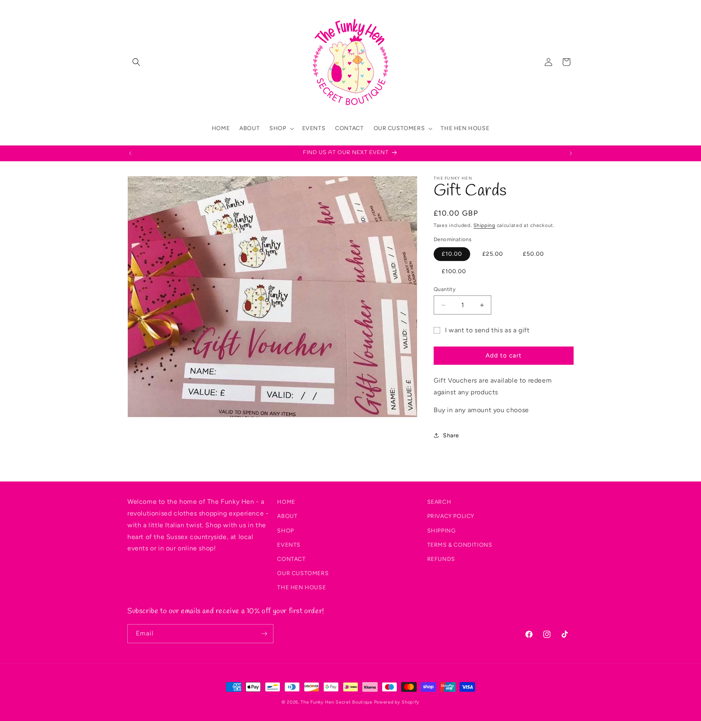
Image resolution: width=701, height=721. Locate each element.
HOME (286, 501)
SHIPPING (441, 530)
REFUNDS (441, 558)
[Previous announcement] (130, 153)
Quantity (445, 289)
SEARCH (439, 501)
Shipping (484, 225)
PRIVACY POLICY (450, 516)
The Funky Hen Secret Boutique (336, 702)
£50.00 (533, 253)
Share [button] (451, 435)
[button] (136, 62)
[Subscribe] (264, 633)
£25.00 (492, 253)
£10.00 (452, 253)
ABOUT (287, 516)
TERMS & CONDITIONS (459, 544)
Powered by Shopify (397, 702)
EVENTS (289, 544)
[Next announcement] (571, 153)
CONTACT (291, 558)
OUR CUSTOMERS (303, 573)
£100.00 (454, 271)
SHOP (285, 530)
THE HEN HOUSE (301, 587)
